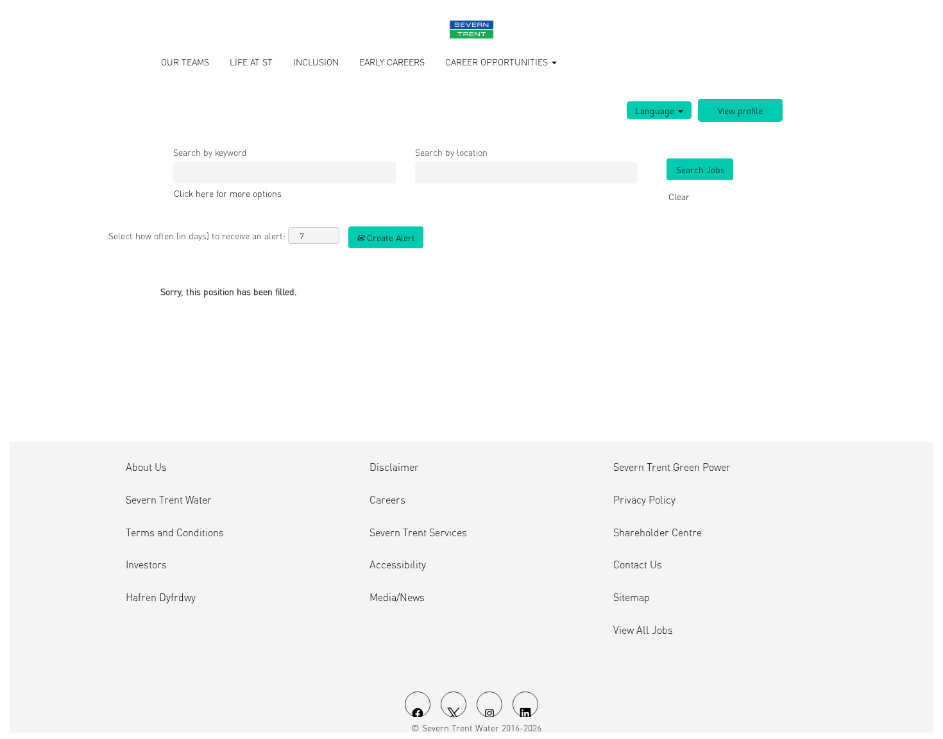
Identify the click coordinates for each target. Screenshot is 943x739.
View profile (740, 110)
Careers (387, 499)
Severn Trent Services (418, 532)
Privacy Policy (644, 499)
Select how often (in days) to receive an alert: (196, 235)
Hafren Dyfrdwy (161, 597)
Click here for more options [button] (228, 193)
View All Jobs (643, 630)
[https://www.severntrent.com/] (471, 29)
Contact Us (637, 564)
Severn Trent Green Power (672, 467)
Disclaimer (394, 467)
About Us (146, 467)
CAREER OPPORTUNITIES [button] (497, 61)
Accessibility (398, 564)
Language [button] (656, 110)
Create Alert (389, 237)
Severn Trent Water (169, 499)
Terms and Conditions (175, 532)
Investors (146, 564)
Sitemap (631, 597)
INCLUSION (316, 61)
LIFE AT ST (251, 61)
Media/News (397, 597)
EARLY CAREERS (392, 61)
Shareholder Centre (657, 532)
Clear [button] (679, 196)
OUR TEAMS (185, 61)
